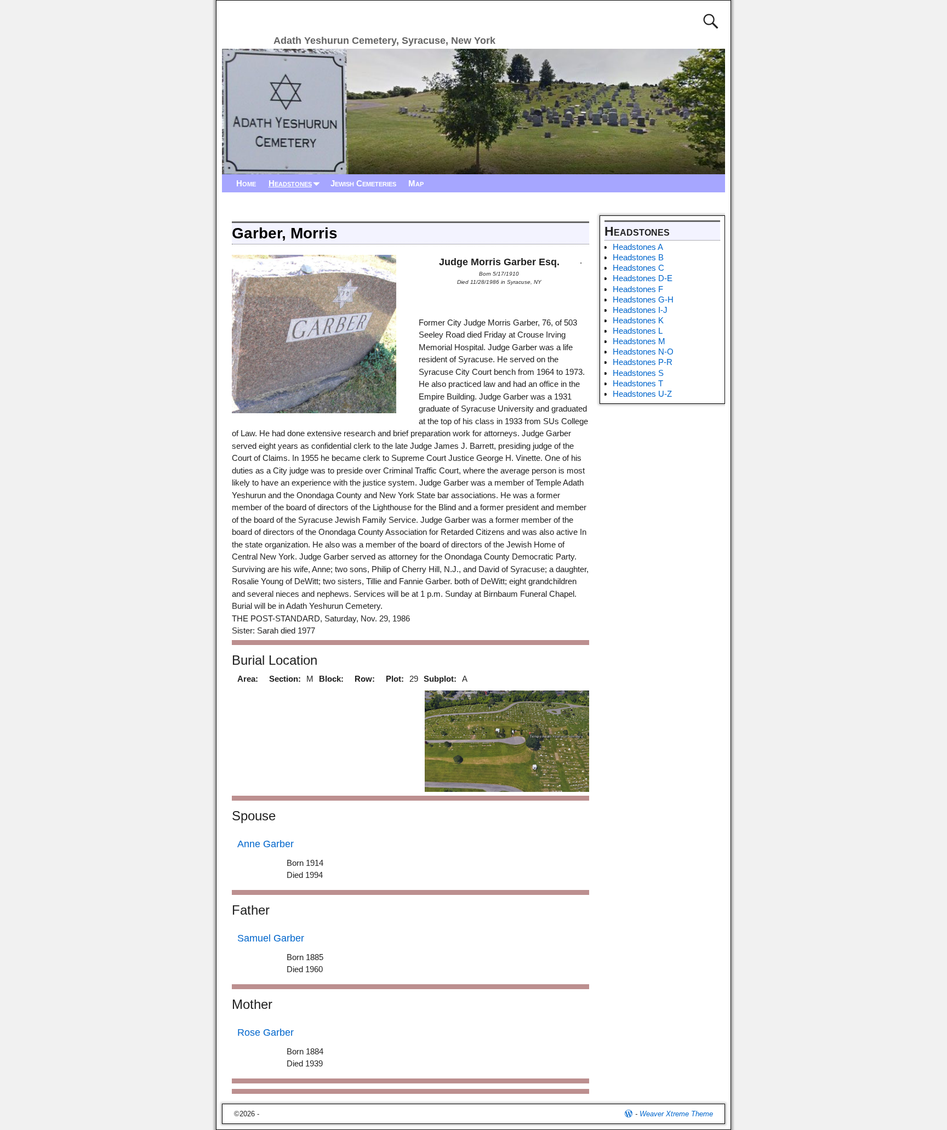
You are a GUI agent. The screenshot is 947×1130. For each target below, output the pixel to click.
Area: (247, 678)
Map (416, 183)
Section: (285, 678)
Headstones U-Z (642, 393)
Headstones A (638, 247)
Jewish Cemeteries (363, 183)
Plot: (395, 678)
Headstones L (638, 330)
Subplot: (440, 678)
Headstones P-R (642, 362)
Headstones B (638, 257)
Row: (365, 678)
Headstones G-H (643, 299)
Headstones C (638, 267)
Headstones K (638, 320)
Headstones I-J (640, 310)
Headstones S (638, 373)
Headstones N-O (643, 351)
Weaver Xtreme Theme (676, 1114)
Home (246, 183)
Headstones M (639, 341)
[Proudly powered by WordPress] (628, 1114)
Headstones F (638, 289)
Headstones (290, 183)
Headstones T (638, 383)
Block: (331, 678)
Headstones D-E (642, 278)
